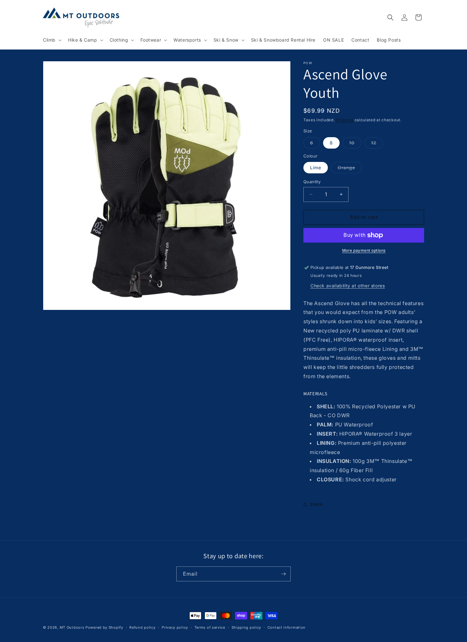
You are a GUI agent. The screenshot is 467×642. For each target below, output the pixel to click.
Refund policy (142, 627)
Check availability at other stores (347, 285)
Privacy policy (175, 627)
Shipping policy (246, 627)
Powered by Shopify (104, 627)
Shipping (344, 119)
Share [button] (316, 504)
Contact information (286, 627)
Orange (350, 168)
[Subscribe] (283, 573)
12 (377, 144)
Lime (315, 167)
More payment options (364, 250)
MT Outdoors (72, 627)
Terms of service (209, 627)
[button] (51, 40)
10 (355, 144)
